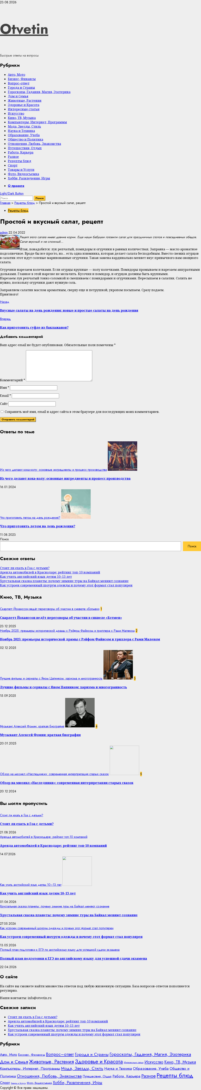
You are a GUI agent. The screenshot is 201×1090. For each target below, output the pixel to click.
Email (5, 395)
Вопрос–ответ (18, 83)
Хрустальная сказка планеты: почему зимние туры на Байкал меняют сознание (64, 581)
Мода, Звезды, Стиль (24, 126)
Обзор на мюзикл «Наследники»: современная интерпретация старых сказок (54, 774)
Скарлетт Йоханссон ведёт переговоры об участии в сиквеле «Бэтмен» (50, 609)
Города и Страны (21, 87)
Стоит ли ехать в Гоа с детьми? (24, 568)
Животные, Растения (24, 100)
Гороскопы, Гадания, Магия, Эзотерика (39, 92)
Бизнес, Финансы (22, 79)
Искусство (16, 113)
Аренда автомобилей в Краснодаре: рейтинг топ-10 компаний (50, 572)
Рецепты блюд (19, 161)
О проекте (16, 186)
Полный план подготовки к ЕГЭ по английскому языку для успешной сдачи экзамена (60, 949)
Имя (4, 387)
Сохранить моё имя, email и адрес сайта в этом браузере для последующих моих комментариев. (82, 412)
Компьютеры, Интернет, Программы (37, 122)
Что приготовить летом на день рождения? (30, 517)
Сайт (4, 403)
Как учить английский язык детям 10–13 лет (36, 576)
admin (4, 232)
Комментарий (12, 380)
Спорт (12, 165)
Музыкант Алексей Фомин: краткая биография (32, 726)
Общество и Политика (25, 139)
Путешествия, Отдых (25, 148)
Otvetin (24, 29)
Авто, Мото (16, 74)
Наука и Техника (21, 131)
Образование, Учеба (24, 135)
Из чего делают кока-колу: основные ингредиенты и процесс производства (53, 469)
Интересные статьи (23, 109)
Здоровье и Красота (23, 105)
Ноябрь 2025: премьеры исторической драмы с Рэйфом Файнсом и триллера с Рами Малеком (67, 630)
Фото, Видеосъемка (23, 174)
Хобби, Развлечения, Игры (29, 178)
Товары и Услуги (21, 169)
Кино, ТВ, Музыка (22, 118)
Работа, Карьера (20, 152)
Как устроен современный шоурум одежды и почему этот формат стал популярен (66, 585)
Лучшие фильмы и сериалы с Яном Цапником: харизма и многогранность (51, 678)
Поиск (4, 539)
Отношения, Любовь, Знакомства (34, 144)
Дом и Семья (18, 96)
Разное (13, 157)
